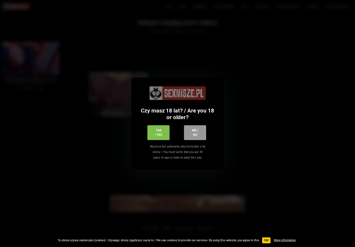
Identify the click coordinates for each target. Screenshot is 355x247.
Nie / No (195, 133)
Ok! (266, 240)
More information (285, 240)
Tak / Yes (158, 133)
